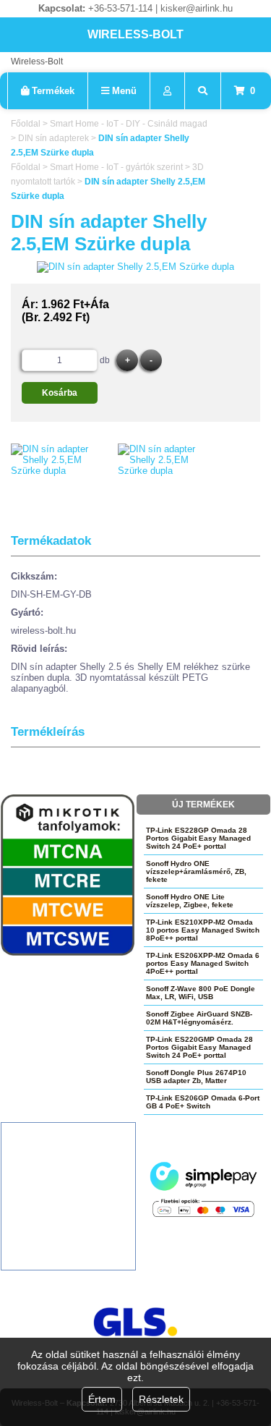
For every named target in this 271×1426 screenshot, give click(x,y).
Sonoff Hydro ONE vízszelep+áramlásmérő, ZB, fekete (196, 871)
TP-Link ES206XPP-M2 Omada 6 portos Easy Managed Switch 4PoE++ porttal (202, 963)
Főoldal (25, 124)
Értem (102, 1399)
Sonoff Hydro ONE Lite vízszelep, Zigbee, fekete (189, 901)
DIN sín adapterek (53, 138)
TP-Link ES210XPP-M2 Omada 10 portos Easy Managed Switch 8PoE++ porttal (202, 930)
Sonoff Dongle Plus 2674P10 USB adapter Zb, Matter (196, 1077)
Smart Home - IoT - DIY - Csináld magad (128, 124)
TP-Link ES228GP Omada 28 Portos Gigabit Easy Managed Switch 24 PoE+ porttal (198, 838)
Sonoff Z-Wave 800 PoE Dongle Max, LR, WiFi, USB (200, 993)
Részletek (161, 1399)
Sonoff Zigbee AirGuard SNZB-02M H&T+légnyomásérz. (199, 1018)
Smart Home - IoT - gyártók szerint (116, 167)
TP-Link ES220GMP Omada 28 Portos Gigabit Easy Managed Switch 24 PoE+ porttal (199, 1047)
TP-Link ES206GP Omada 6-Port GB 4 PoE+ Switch (202, 1102)
